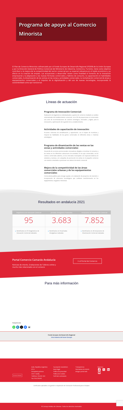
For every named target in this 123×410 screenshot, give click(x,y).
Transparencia (79, 367)
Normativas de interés (82, 369)
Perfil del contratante (59, 376)
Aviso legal (56, 369)
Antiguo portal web (81, 371)
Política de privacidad (59, 371)
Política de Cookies (59, 374)
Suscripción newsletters (60, 367)
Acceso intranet (17, 375)
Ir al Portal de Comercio (87, 261)
